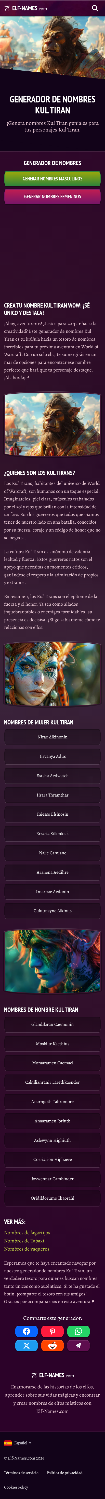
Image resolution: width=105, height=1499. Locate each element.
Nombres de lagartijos (27, 1232)
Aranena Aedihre (53, 872)
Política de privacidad (65, 1473)
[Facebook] (26, 1331)
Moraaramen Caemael (52, 1063)
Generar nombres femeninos (52, 196)
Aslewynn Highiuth (52, 1140)
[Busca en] (95, 8)
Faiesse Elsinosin (52, 814)
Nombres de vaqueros (26, 1248)
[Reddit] (52, 1345)
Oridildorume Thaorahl (52, 1198)
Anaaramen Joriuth (53, 1121)
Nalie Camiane (52, 853)
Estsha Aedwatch (52, 776)
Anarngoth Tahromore (52, 1101)
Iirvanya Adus (53, 756)
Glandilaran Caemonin (52, 1024)
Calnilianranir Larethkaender (52, 1082)
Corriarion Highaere (52, 1159)
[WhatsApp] (78, 1331)
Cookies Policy (16, 1487)
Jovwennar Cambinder (53, 1179)
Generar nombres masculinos (52, 179)
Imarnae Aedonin (52, 891)
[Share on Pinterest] (52, 1331)
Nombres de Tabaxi (24, 1240)
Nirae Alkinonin (52, 737)
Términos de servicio (21, 1473)
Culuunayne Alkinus (53, 911)
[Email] (78, 1345)
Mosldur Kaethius (52, 1044)
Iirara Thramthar (53, 795)
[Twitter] (26, 1345)
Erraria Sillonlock (52, 833)
